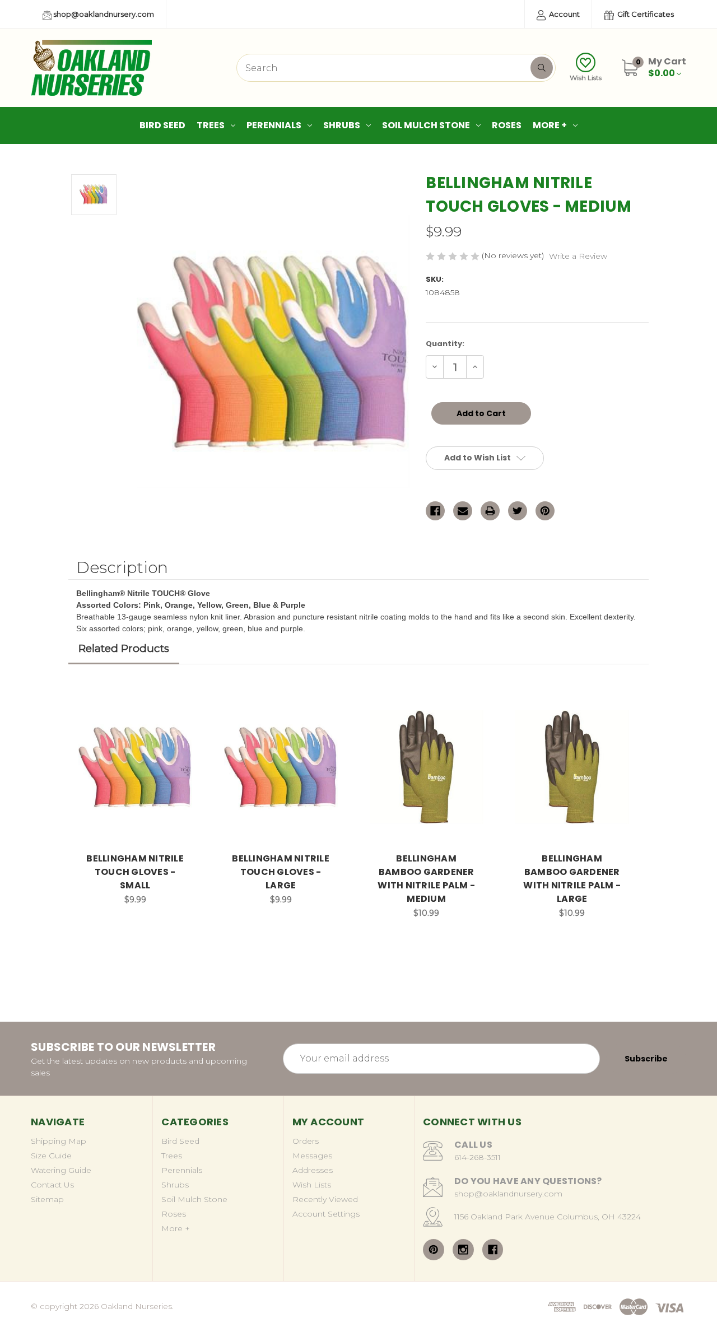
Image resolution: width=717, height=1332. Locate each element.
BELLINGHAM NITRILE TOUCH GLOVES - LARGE (280, 872)
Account (563, 14)
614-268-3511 (477, 1157)
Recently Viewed (325, 1199)
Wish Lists (586, 77)
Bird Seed (162, 125)
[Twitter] (517, 510)
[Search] (541, 68)
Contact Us (52, 1185)
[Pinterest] (545, 510)
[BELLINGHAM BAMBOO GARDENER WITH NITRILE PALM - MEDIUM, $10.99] (426, 767)
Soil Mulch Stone (426, 125)
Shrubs (341, 125)
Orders (305, 1141)
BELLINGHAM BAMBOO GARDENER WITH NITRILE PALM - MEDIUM (426, 878)
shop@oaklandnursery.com (103, 14)
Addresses (312, 1170)
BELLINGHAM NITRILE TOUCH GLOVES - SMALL (135, 872)
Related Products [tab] (123, 648)
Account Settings (326, 1214)
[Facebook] (435, 510)
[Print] (490, 510)
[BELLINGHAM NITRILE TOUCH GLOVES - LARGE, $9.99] (281, 767)
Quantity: (445, 343)
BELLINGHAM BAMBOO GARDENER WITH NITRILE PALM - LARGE (572, 878)
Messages (312, 1156)
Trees (211, 125)
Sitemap (47, 1199)
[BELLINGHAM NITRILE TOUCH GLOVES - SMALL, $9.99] (135, 767)
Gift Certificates (645, 14)
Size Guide (51, 1156)
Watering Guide (61, 1170)
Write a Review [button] (578, 256)
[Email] (462, 510)
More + (550, 125)
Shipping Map (58, 1141)
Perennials (273, 125)
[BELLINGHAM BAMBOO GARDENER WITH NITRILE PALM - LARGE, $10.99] (572, 767)
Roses (507, 125)
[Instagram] (463, 1249)
